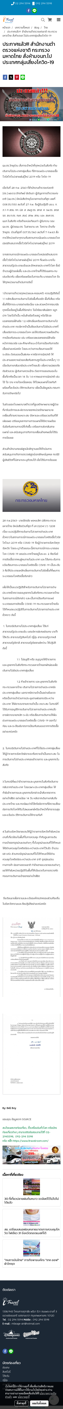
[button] (41, 20)
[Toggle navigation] (58, 20)
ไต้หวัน (6, 1376)
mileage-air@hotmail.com (26, 1323)
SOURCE (26, 1119)
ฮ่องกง (6, 1367)
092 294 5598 (43, 3)
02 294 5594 (22, 3)
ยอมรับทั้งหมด (39, 1403)
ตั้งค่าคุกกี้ (21, 1403)
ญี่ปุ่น (5, 1380)
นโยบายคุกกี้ (24, 1396)
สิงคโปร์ (7, 1372)
